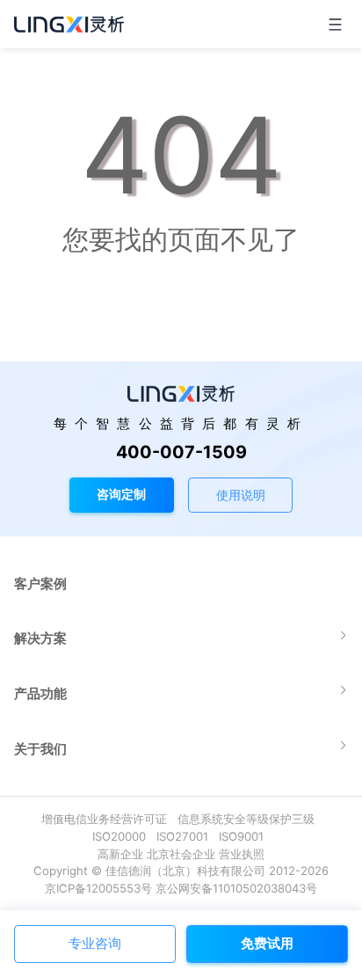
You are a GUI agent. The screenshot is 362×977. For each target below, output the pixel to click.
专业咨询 (95, 943)
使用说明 (240, 494)
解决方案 (40, 638)
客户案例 (40, 583)
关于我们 (40, 748)
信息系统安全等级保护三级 (249, 819)
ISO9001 (245, 836)
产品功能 (40, 693)
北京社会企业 (181, 854)
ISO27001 (185, 836)
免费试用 (267, 943)
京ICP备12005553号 (98, 888)
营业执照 (241, 854)
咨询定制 (121, 493)
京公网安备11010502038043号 (236, 888)
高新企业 (120, 854)
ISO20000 (122, 836)
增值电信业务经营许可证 (107, 819)
